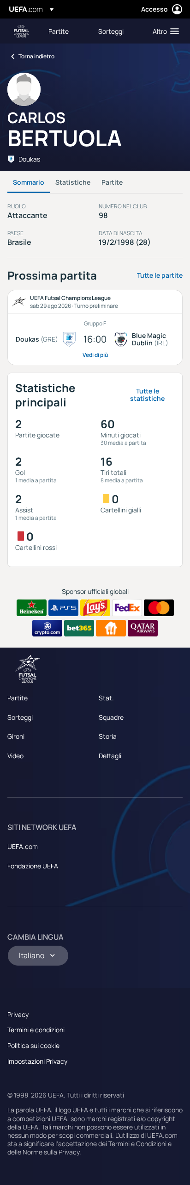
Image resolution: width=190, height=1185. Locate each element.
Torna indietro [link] (36, 56)
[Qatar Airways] (143, 628)
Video (15, 755)
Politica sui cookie (33, 1045)
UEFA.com (22, 846)
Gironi (15, 736)
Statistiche (72, 182)
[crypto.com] (47, 628)
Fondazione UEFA (32, 865)
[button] (164, 31)
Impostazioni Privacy (37, 1061)
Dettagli (110, 755)
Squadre (111, 717)
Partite (112, 182)
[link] (58, 31)
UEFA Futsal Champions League (21, 31)
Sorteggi (20, 717)
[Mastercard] (159, 607)
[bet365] (79, 628)
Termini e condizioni (36, 1029)
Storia (108, 736)
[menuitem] (65, 31)
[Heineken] (32, 607)
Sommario (28, 182)
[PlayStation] (63, 607)
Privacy (18, 1014)
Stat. (106, 697)
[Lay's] (95, 607)
